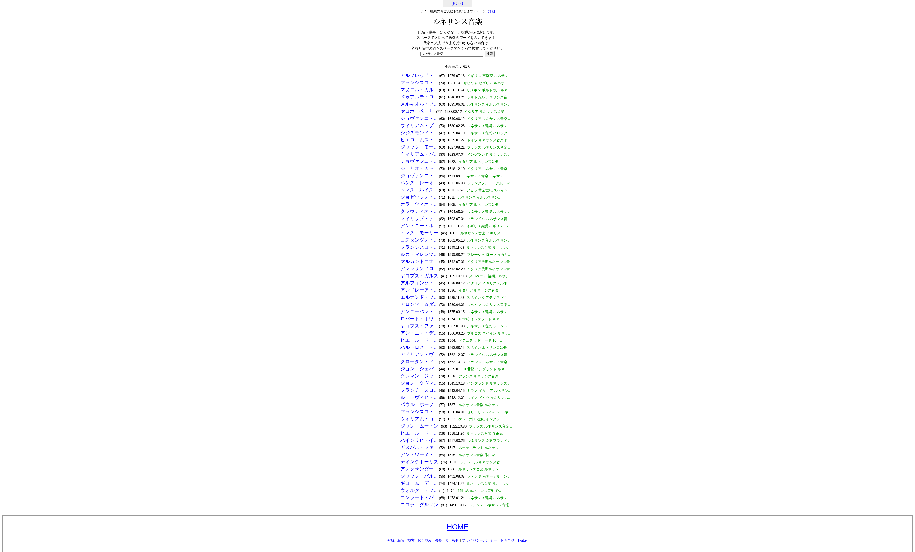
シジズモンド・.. (418, 132)
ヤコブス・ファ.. (418, 325)
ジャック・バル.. (418, 476)
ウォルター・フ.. (418, 490)
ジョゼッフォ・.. (418, 197)
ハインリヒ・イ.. (418, 440)
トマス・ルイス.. (418, 189)
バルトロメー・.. (418, 347)
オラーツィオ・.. (418, 204)
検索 (411, 540)
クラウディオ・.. (418, 211)
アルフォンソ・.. (418, 282)
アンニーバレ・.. (418, 311)
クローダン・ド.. (418, 361)
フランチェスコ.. (418, 390)
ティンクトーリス (419, 461)
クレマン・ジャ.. (418, 375)
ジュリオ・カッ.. (418, 168)
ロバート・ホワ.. (418, 318)
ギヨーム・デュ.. (418, 483)
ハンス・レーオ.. (418, 182)
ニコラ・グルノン (419, 504)
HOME (457, 527)
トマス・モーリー (419, 232)
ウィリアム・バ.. (418, 154)
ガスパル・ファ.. (418, 447)
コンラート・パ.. (418, 497)
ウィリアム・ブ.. (418, 125)
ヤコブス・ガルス (419, 275)
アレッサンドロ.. (418, 268)
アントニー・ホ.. (418, 225)
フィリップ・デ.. (418, 218)
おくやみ (424, 540)
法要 (438, 540)
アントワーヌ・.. (418, 454)
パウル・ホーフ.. (418, 404)
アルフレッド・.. (418, 75)
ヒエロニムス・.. (418, 139)
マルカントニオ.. (418, 261)
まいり (458, 3)
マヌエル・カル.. (418, 89)
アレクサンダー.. (418, 468)
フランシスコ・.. (418, 82)
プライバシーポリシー (480, 540)
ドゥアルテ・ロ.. (418, 96)
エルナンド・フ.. (418, 297)
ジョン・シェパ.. (418, 368)
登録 (391, 540)
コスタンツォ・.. (418, 239)
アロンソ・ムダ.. (418, 304)
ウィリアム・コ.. (418, 418)
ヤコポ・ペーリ (417, 111)
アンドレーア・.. (418, 290)
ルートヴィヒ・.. (418, 397)
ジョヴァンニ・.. (418, 118)
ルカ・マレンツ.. (418, 254)
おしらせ (452, 540)
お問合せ (507, 540)
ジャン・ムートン (419, 425)
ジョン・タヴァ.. (418, 383)
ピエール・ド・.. (418, 340)
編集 (401, 540)
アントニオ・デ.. (418, 332)
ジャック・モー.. (418, 147)
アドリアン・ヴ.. (418, 354)
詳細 (491, 11)
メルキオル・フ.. (418, 104)
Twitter (523, 540)
